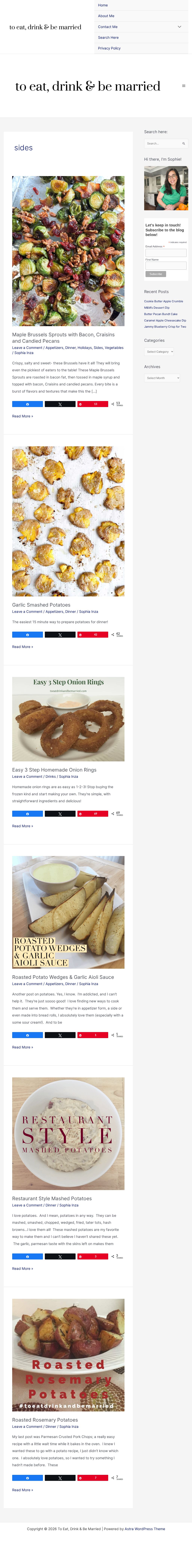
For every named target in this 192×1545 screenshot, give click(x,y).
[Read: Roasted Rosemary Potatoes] (68, 1355)
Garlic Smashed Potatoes (41, 605)
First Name (152, 259)
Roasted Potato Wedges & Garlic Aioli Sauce (63, 977)
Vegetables (114, 348)
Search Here (108, 37)
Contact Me (108, 27)
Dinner (70, 348)
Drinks (51, 776)
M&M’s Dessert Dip (157, 307)
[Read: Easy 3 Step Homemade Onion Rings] (68, 719)
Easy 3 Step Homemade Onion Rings (54, 770)
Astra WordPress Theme (145, 1529)
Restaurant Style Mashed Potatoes (52, 1198)
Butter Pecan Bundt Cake (161, 314)
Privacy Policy (109, 48)
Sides (98, 348)
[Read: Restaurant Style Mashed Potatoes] (68, 1133)
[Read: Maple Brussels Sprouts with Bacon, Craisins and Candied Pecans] (68, 251)
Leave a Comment (27, 348)
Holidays (85, 348)
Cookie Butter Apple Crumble (163, 301)
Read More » (22, 417)
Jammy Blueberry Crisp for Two (165, 326)
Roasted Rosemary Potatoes (45, 1420)
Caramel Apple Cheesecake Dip (165, 320)
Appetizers (54, 348)
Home (103, 5)
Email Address (155, 246)
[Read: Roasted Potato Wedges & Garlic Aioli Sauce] (68, 912)
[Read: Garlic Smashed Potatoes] (68, 521)
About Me (106, 16)
